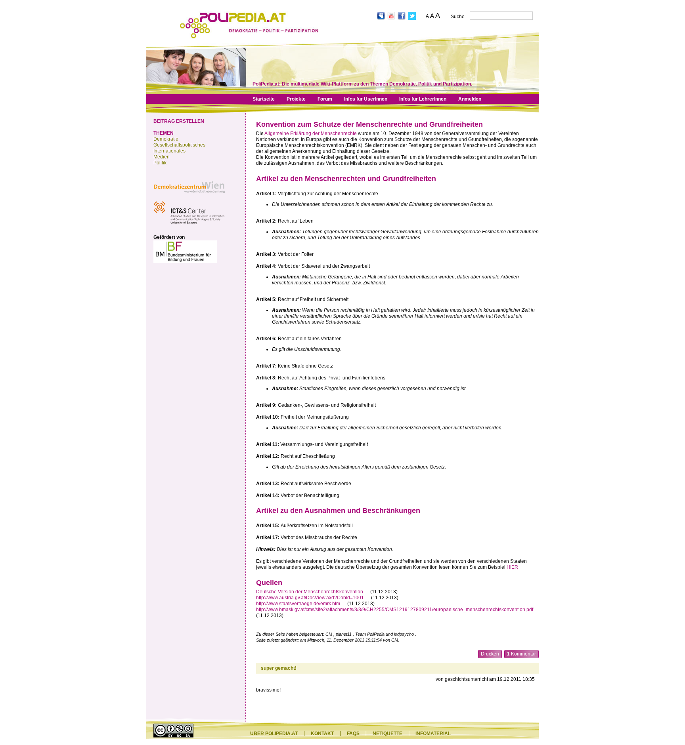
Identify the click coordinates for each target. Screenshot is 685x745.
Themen (163, 133)
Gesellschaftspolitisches (179, 145)
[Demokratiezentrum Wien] (189, 195)
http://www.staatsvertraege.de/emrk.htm (298, 603)
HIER (512, 567)
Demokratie (165, 139)
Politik (159, 163)
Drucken (490, 654)
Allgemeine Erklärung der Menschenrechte (310, 133)
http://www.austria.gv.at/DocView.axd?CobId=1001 (310, 597)
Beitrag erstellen (178, 121)
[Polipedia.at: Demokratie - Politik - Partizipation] (249, 37)
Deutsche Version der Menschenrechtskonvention (309, 591)
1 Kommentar (521, 654)
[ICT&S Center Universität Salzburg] (189, 225)
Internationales (169, 151)
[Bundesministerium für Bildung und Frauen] (185, 261)
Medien (161, 157)
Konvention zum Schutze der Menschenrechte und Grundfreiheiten (369, 124)
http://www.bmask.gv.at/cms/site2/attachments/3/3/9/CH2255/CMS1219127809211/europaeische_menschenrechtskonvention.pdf (394, 609)
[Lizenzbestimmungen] (173, 736)
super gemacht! (279, 668)
